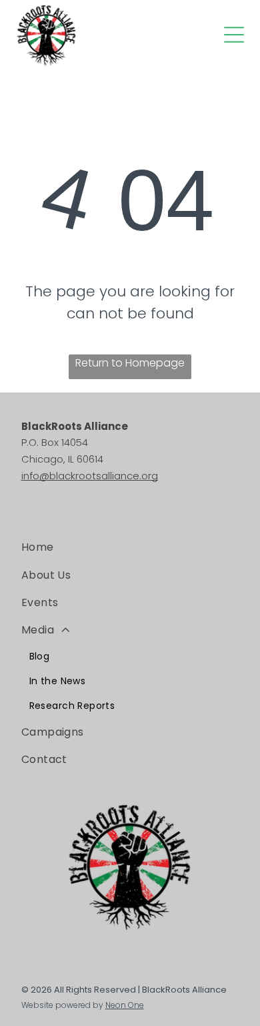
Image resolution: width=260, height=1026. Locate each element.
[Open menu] (234, 35)
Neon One (124, 1005)
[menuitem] (130, 547)
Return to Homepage (130, 362)
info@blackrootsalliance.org (89, 476)
